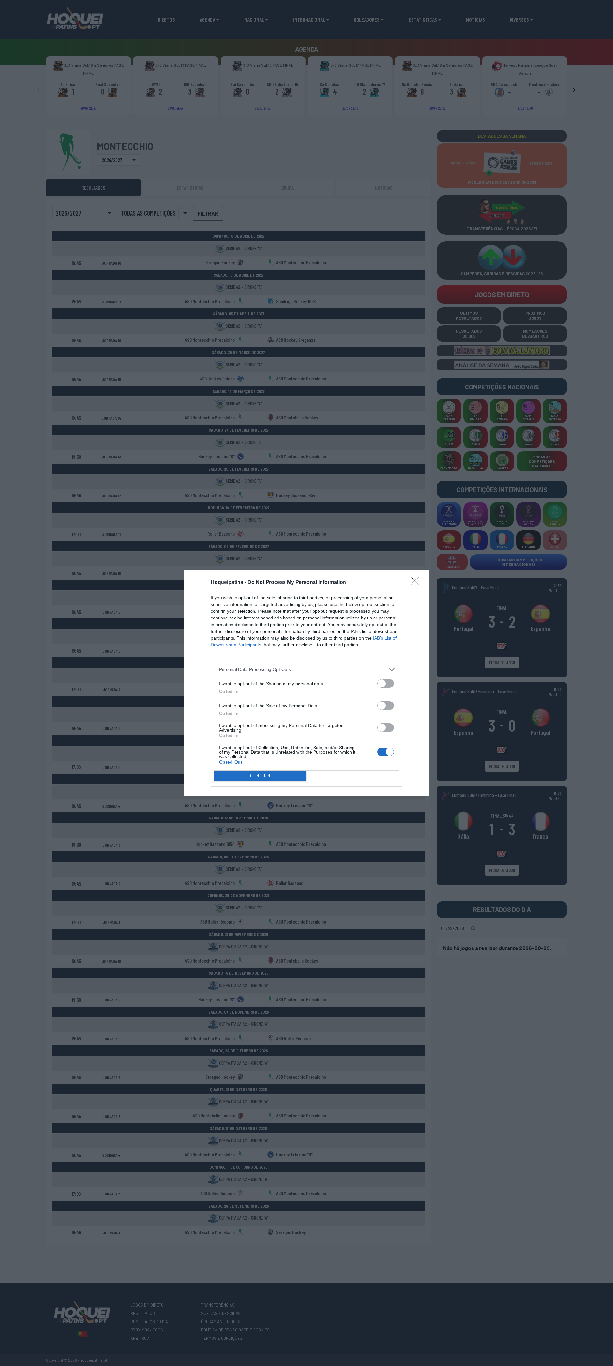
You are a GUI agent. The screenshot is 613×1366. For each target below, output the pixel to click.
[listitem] (306, 669)
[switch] (385, 683)
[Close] (417, 583)
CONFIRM (260, 775)
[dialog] (306, 683)
